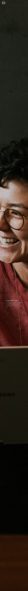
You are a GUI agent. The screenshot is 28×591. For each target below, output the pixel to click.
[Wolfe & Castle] (3, 2)
